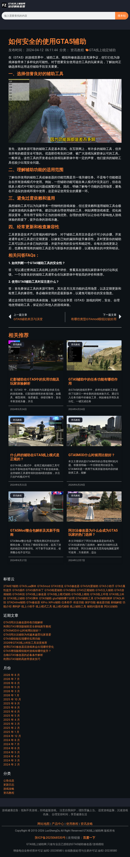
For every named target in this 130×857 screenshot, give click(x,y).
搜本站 (122, 15)
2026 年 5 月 (11, 687)
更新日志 (8, 784)
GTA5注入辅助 (104, 590)
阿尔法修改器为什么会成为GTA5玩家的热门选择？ (93, 532)
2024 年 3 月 (11, 760)
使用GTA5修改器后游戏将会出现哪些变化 (28, 646)
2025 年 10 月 (12, 699)
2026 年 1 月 (11, 695)
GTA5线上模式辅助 (59, 594)
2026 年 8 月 (11, 675)
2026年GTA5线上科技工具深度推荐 (25, 642)
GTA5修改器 (72, 586)
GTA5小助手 (106, 586)
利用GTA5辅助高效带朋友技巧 (21, 659)
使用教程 (72, 823)
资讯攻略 (87, 823)
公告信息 (8, 780)
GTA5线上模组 (80, 594)
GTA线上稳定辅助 (102, 50)
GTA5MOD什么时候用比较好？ (91, 455)
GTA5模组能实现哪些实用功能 (21, 638)
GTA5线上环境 (99, 594)
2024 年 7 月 (11, 744)
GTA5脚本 (32, 598)
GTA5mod (43, 586)
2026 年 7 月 (11, 679)
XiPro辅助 (54, 602)
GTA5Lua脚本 (27, 586)
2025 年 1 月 (11, 732)
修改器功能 (103, 602)
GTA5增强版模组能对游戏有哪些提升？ (27, 651)
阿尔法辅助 (111, 606)
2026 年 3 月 (11, 691)
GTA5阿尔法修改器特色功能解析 (23, 622)
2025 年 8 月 (11, 707)
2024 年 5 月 (11, 752)
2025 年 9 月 (11, 703)
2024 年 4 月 (11, 756)
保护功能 (90, 602)
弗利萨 (16, 606)
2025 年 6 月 (11, 711)
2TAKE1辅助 (10, 586)
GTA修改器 (33, 602)
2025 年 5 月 (11, 715)
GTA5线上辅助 (16, 598)
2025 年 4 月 (11, 719)
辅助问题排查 (95, 606)
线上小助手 (28, 606)
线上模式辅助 (61, 606)
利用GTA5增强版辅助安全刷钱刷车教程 (27, 626)
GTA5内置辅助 (89, 586)
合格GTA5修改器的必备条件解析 (23, 655)
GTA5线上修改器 (36, 594)
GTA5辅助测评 (103, 598)
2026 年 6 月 (11, 683)
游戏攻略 (8, 788)
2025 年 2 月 (11, 727)
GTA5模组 (69, 590)
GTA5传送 (57, 586)
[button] (125, 5)
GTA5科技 (18, 594)
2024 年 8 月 (11, 740)
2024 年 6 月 (11, 748)
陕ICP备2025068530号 (50, 837)
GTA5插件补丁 (35, 590)
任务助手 (66, 602)
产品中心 (58, 823)
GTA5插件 (18, 590)
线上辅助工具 (78, 606)
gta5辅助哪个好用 (63, 598)
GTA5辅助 (45, 598)
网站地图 (43, 823)
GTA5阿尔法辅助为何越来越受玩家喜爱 (27, 634)
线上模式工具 (44, 606)
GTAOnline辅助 (16, 602)
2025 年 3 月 (11, 723)
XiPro (44, 602)
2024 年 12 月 (12, 736)
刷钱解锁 (116, 602)
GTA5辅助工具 (84, 598)
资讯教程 (77, 50)
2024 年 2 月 (11, 764)
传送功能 (78, 602)
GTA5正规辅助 (86, 590)
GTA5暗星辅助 (53, 590)
